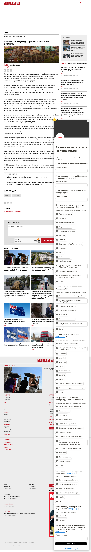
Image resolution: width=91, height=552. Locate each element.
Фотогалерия (53, 404)
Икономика (7, 421)
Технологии (8, 434)
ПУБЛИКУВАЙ (48, 240)
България (7, 395)
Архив (6, 447)
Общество (7, 399)
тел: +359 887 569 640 (10, 515)
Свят (6, 32)
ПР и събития (53, 399)
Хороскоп (52, 409)
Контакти (7, 450)
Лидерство (7, 426)
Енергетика (7, 419)
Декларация (32, 488)
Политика (7, 397)
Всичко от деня (9, 365)
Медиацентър (8, 488)
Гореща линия (9, 444)
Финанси (6, 414)
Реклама (51, 397)
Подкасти (7, 442)
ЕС (4, 409)
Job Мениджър (8, 431)
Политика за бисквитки (10, 498)
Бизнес (6, 412)
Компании (7, 417)
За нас (5, 484)
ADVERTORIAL (66, 37)
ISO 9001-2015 (33, 486)
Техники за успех (9, 429)
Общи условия (7, 494)
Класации (52, 407)
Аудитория (7, 486)
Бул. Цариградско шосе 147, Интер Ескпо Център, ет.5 (19, 513)
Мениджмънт (8, 424)
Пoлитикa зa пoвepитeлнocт (12, 496)
